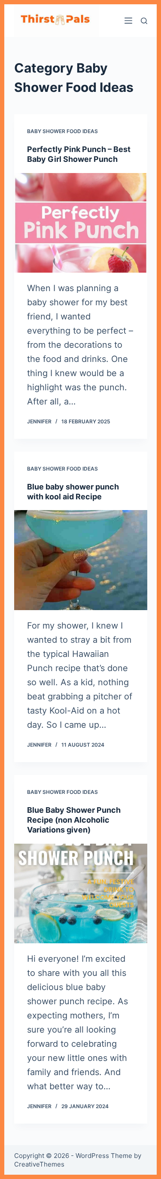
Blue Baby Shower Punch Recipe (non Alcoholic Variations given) (74, 820)
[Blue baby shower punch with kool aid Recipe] (80, 560)
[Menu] (128, 20)
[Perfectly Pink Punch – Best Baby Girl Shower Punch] (80, 223)
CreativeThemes (39, 1164)
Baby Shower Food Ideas (62, 131)
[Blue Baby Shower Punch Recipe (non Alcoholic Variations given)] (80, 894)
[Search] (144, 21)
